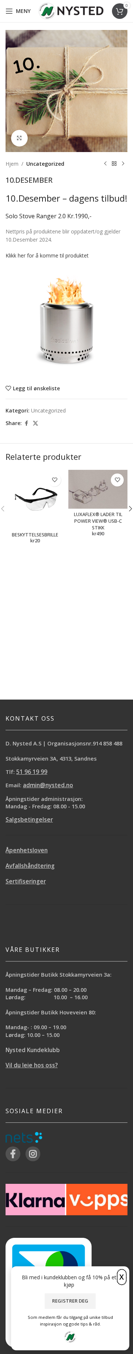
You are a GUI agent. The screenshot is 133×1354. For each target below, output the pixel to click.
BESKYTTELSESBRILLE (35, 535)
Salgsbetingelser (29, 819)
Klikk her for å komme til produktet (47, 255)
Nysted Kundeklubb (33, 1050)
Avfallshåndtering (30, 866)
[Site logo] (71, 10)
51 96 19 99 (31, 772)
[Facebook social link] (26, 423)
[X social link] (35, 423)
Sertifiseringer (26, 881)
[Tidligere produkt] (105, 163)
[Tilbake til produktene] (114, 163)
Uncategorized (45, 163)
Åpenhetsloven (27, 850)
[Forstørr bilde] (19, 138)
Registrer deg (70, 1300)
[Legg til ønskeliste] (54, 480)
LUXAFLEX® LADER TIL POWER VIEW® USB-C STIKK (98, 521)
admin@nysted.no (48, 785)
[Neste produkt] (123, 163)
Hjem (12, 163)
